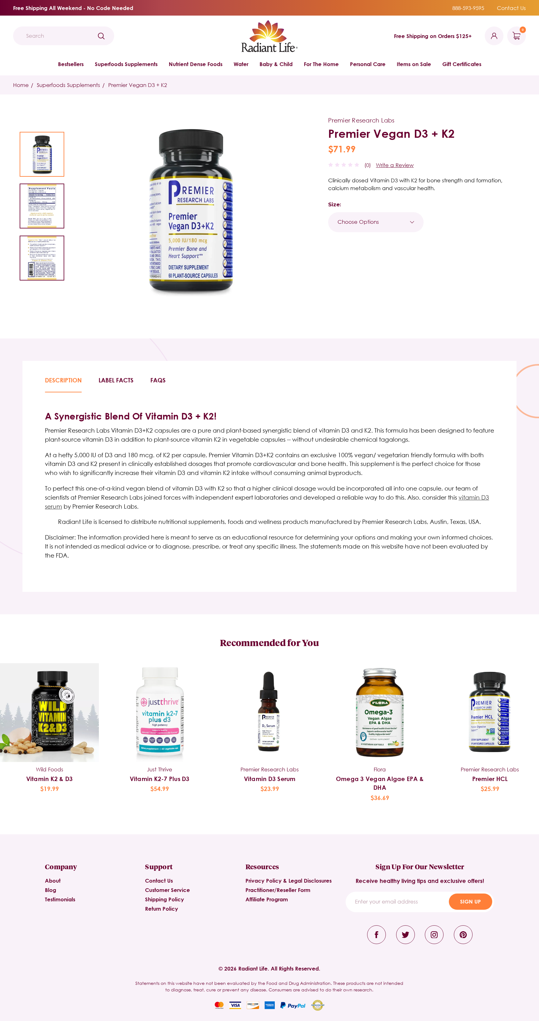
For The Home (321, 64)
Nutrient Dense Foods (195, 64)
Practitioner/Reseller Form (277, 890)
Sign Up (470, 901)
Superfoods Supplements (126, 64)
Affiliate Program (266, 899)
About (53, 881)
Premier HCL (490, 778)
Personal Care (368, 64)
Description (63, 380)
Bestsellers (71, 64)
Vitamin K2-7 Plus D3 (160, 778)
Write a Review (395, 165)
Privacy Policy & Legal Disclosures (288, 881)
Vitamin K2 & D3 (49, 778)
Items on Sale (414, 64)
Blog (50, 890)
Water (241, 64)
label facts (116, 380)
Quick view (49, 702)
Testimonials (60, 899)
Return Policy (161, 909)
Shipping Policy (164, 899)
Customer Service (167, 890)
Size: (334, 204)
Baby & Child (276, 64)
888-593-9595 (468, 8)
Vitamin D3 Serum (270, 778)
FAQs (158, 380)
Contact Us (511, 8)
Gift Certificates (461, 64)
